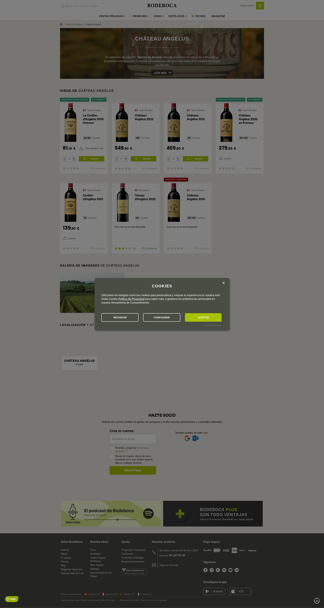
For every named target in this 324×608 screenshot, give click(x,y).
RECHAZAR (120, 317)
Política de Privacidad (131, 298)
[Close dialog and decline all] (223, 283)
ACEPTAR (203, 317)
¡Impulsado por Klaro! (212, 325)
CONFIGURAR (162, 317)
